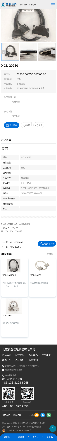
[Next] (53, 52)
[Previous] (3, 52)
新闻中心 (33, 355)
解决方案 (19, 355)
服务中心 (6, 359)
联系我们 (33, 359)
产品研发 (46, 355)
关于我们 (19, 359)
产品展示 (6, 355)
